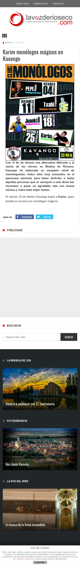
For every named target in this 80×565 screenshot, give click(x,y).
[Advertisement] (40, 277)
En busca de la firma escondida (25, 524)
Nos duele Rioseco (17, 464)
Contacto (58, 4)
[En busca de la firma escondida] (40, 510)
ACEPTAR (40, 562)
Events (8, 43)
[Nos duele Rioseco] (40, 449)
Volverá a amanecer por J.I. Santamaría (30, 403)
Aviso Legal (22, 4)
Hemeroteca (41, 4)
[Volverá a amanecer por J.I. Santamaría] (40, 389)
